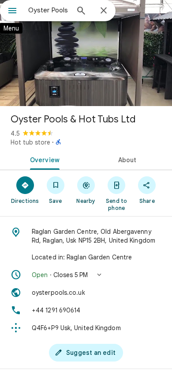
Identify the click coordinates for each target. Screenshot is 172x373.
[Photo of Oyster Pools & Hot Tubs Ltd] (86, 53)
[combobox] (48, 10)
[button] (86, 275)
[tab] (43, 159)
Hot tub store (30, 142)
